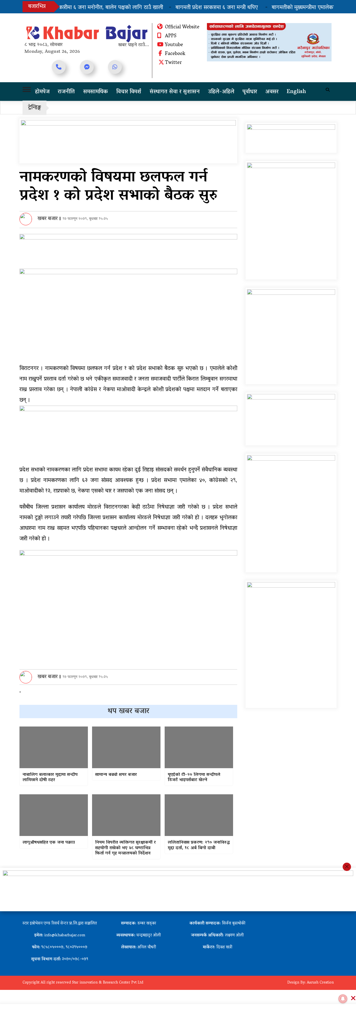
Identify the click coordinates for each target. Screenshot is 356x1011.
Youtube (174, 45)
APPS (170, 36)
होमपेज (42, 92)
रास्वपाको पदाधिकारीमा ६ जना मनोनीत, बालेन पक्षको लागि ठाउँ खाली (83, 8)
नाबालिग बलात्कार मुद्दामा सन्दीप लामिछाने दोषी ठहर (50, 777)
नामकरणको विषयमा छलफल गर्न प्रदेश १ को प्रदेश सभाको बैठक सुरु (118, 187)
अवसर (271, 92)
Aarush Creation (320, 983)
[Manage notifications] (342, 998)
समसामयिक (95, 92)
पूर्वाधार (250, 92)
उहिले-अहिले (221, 92)
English (296, 92)
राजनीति (66, 92)
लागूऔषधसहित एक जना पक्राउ (49, 842)
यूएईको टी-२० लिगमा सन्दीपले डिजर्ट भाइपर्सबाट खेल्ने (194, 777)
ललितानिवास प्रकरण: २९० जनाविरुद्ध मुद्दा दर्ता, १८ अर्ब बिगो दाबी (199, 845)
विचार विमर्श (128, 92)
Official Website (182, 27)
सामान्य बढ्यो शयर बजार (116, 775)
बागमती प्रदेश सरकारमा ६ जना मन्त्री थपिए (206, 8)
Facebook (175, 54)
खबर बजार (48, 219)
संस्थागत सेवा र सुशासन (175, 92)
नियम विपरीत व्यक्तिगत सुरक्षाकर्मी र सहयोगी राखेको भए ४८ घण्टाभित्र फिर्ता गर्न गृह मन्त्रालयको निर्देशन (125, 848)
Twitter (173, 63)
